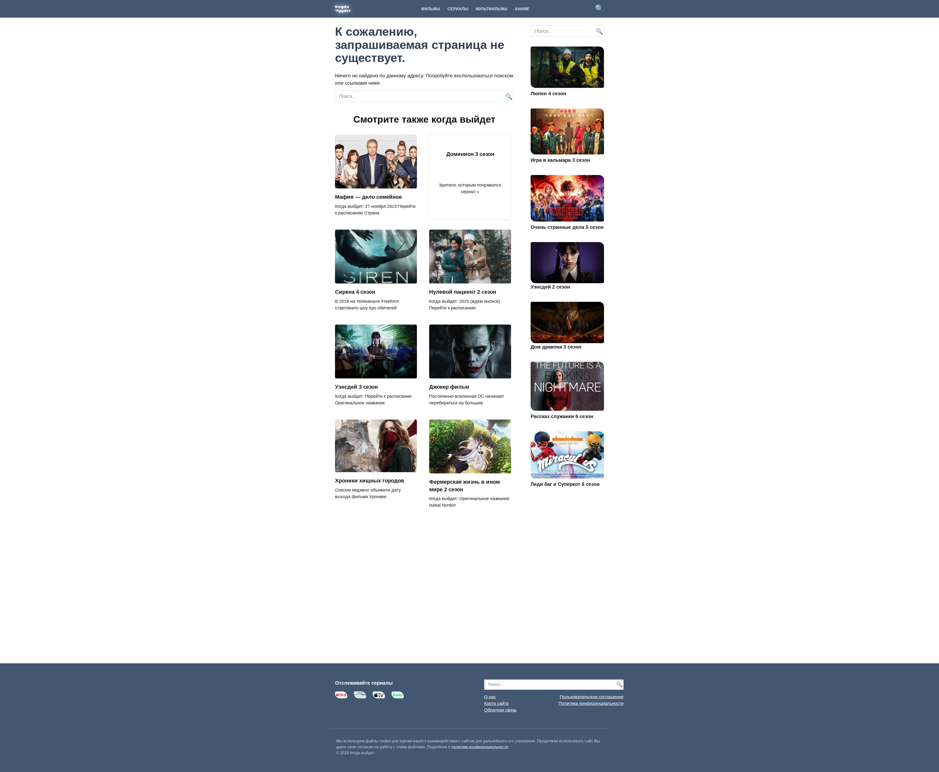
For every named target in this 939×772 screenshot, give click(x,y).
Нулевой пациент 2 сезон (462, 292)
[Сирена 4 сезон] (376, 279)
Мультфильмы (491, 9)
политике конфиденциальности (479, 747)
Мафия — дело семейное (368, 197)
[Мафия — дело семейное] (376, 184)
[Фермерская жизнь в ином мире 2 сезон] (470, 469)
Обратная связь (500, 710)
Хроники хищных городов (369, 481)
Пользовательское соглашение (592, 696)
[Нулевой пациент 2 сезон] (470, 279)
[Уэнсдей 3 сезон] (376, 374)
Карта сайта (496, 703)
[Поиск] (509, 96)
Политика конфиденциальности (591, 703)
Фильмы (430, 9)
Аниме (522, 9)
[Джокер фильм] (470, 374)
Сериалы (457, 9)
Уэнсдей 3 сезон (356, 387)
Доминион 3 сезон (470, 154)
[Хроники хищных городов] (376, 468)
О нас (490, 696)
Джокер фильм (449, 387)
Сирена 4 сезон (355, 292)
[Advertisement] (567, 582)
